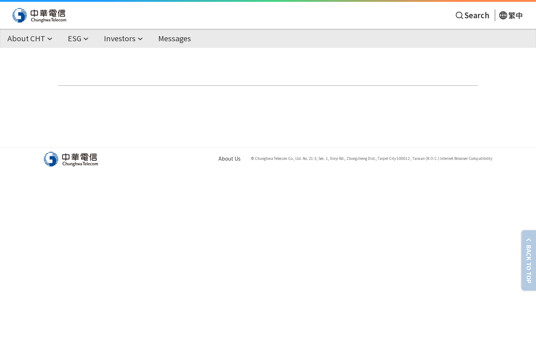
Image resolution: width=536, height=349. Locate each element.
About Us (229, 158)
